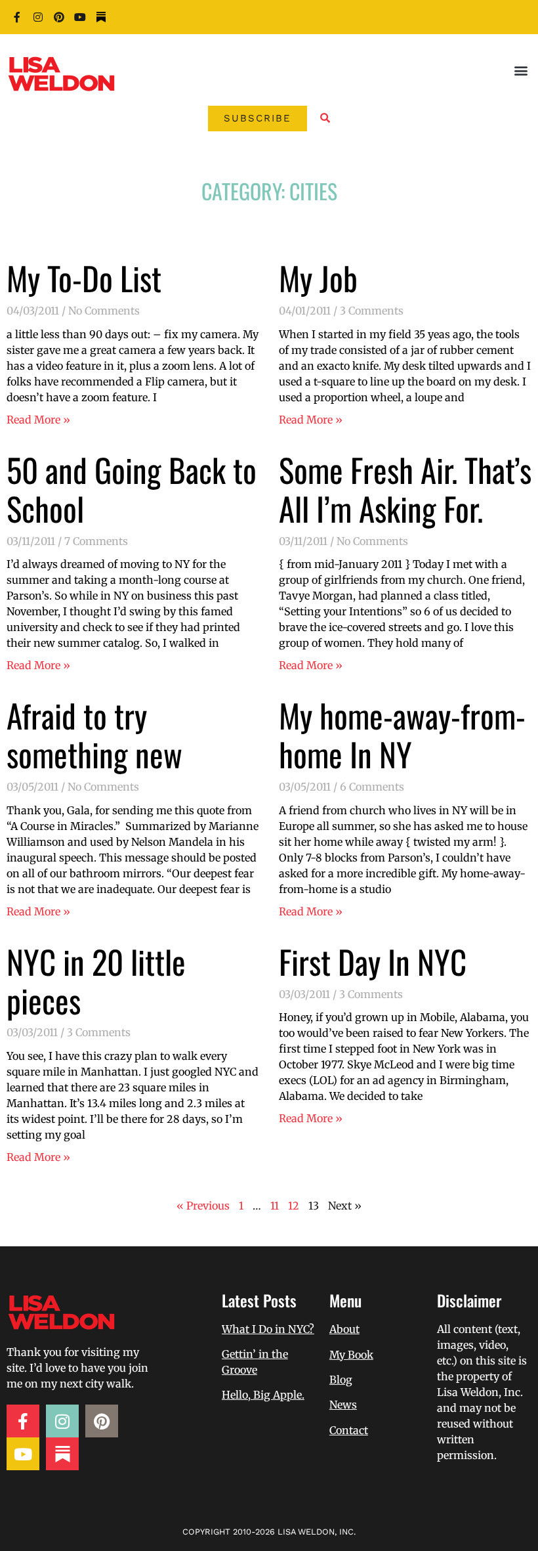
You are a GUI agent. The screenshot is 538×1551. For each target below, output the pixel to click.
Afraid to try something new (94, 734)
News (343, 1404)
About (344, 1329)
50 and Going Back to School (132, 489)
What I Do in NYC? (268, 1329)
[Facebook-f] (17, 17)
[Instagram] (38, 17)
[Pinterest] (59, 17)
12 (293, 1205)
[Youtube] (80, 17)
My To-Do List (84, 277)
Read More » (38, 419)
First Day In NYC (372, 961)
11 (274, 1205)
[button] (520, 70)
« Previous (203, 1205)
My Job (318, 277)
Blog (340, 1379)
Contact (348, 1430)
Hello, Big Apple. (263, 1394)
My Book (351, 1354)
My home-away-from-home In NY (402, 734)
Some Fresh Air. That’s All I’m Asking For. (405, 489)
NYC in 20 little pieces (96, 981)
